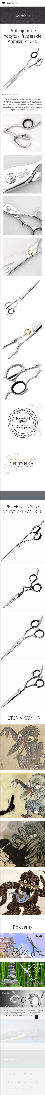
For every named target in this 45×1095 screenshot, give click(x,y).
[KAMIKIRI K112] (22, 686)
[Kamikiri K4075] (22, 133)
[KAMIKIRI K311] (22, 541)
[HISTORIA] (22, 747)
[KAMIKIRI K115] (22, 638)
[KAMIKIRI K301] (22, 589)
